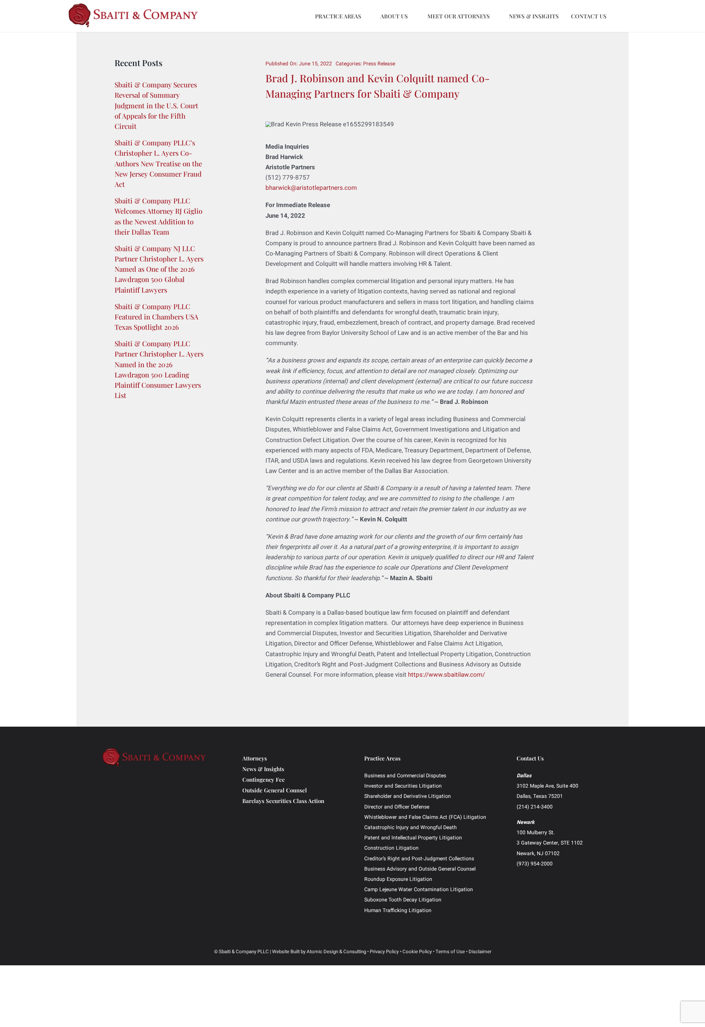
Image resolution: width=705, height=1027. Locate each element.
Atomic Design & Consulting (336, 951)
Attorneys (254, 758)
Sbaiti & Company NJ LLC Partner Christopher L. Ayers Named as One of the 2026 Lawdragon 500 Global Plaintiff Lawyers (159, 269)
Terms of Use (450, 951)
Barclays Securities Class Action (283, 800)
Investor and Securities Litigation (403, 786)
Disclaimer (480, 951)
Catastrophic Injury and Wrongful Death (410, 827)
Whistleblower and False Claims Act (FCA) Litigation (425, 817)
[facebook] (519, 877)
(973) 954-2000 (535, 864)
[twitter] (530, 877)
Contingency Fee (263, 779)
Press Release (379, 64)
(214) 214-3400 (535, 807)
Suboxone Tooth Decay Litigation (402, 900)
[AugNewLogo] (133, 6)
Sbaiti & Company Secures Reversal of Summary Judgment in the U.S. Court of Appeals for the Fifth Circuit (156, 105)
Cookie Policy (417, 951)
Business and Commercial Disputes (405, 776)
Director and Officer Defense (396, 807)
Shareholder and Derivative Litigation (407, 796)
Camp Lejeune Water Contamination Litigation (418, 889)
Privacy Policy (384, 951)
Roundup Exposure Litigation (398, 879)
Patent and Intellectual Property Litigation (413, 838)
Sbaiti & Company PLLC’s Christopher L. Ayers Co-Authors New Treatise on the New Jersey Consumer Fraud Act (158, 163)
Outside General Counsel (274, 790)
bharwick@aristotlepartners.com (311, 187)
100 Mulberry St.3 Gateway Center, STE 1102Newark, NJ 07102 (550, 843)
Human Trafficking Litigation (397, 910)
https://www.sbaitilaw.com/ (446, 674)
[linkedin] (541, 877)
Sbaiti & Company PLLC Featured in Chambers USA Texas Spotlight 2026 (156, 317)
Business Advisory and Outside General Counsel (420, 869)
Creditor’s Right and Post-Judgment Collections (419, 859)
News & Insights (263, 769)
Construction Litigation (391, 848)
